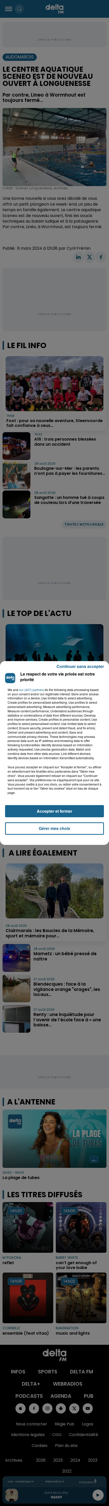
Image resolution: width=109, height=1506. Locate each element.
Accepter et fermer (54, 811)
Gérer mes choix (54, 828)
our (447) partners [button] (31, 690)
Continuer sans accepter (80, 666)
